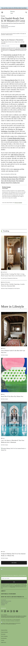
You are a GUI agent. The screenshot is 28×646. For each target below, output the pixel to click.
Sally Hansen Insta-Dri (17, 154)
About (3, 591)
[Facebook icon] (11, 611)
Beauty (3, 394)
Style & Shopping (4, 636)
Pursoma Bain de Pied (11, 80)
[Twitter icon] (14, 611)
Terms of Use (17, 49)
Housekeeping (4, 638)
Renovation (3, 634)
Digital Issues (3, 642)
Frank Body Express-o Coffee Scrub (16, 96)
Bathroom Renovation (6, 282)
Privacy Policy (12, 50)
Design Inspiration (4, 632)
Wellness (3, 348)
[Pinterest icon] (8, 611)
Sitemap (3, 604)
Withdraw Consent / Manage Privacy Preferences (11, 623)
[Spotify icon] (17, 611)
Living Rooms (4, 272)
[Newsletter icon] (2, 611)
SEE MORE (14, 562)
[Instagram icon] (5, 611)
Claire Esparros (17, 288)
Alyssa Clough (5, 288)
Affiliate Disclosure (6, 601)
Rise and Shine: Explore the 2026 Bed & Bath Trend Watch (14, 7)
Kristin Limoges (5, 25)
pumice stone (16, 117)
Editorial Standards (18, 202)
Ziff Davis (10, 619)
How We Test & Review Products (12, 596)
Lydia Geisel (4, 278)
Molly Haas (15, 278)
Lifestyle (3, 551)
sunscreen (16, 169)
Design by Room (4, 630)
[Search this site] (26, 12)
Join (23, 45)
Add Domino (4, 27)
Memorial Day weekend (10, 55)
